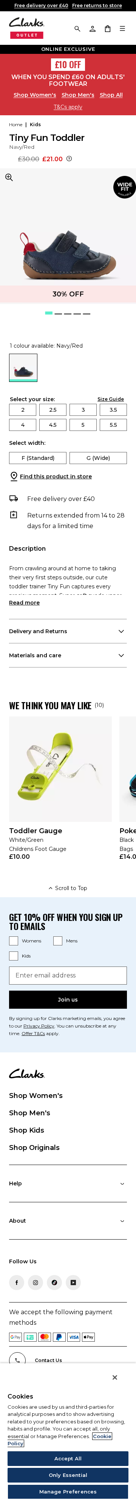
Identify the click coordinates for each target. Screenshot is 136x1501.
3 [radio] (83, 409)
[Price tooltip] (69, 159)
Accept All (68, 1458)
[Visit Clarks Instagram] (35, 1282)
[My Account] (92, 28)
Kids (26, 956)
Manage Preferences (68, 1492)
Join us (68, 999)
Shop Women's (35, 95)
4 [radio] (23, 424)
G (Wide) (98, 458)
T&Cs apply (68, 107)
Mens (71, 941)
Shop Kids (26, 1130)
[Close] (115, 1377)
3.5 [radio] (113, 409)
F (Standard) (38, 458)
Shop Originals (34, 1148)
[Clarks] (27, 28)
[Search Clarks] (77, 28)
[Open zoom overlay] (9, 177)
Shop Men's (78, 95)
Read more (24, 602)
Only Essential (68, 1475)
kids (35, 124)
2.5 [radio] (53, 409)
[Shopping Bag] (107, 28)
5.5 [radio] (113, 424)
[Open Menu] (122, 28)
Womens (31, 941)
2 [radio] (23, 409)
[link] (124, 187)
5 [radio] (83, 424)
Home (15, 124)
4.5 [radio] (53, 424)
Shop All (111, 95)
